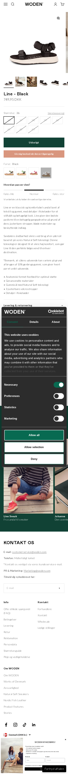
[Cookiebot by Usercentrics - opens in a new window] (48, 312)
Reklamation (11, 638)
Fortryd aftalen (54, 768)
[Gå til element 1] (9, 82)
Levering (8, 625)
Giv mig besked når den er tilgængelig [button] (33, 154)
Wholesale (44, 621)
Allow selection (34, 447)
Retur (7, 632)
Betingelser (10, 619)
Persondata (10, 644)
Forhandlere (45, 609)
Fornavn (27, 756)
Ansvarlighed (11, 687)
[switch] (58, 396)
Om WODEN (11, 675)
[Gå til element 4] (43, 82)
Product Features (14, 706)
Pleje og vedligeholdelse (17, 656)
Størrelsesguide (13, 650)
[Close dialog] (65, 739)
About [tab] (56, 321)
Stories (8, 712)
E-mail (47, 756)
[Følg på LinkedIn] (33, 724)
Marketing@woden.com (37, 570)
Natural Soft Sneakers (16, 694)
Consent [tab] (12, 321)
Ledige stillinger (46, 627)
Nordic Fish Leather (15, 700)
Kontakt (42, 615)
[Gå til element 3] (32, 82)
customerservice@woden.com (29, 551)
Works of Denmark (15, 681)
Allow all (34, 435)
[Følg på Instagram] (15, 724)
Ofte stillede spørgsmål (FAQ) (17, 611)
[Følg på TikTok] (24, 724)
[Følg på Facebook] (6, 724)
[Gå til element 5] (55, 82)
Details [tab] (34, 321)
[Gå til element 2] (20, 82)
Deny (34, 458)
